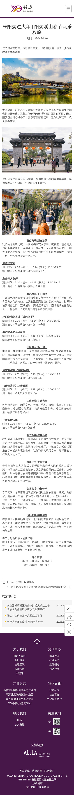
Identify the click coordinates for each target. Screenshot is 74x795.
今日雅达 (20, 660)
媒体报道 (54, 664)
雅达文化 (54, 683)
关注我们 (54, 713)
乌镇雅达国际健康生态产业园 (19, 690)
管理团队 (20, 664)
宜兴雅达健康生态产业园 (19, 699)
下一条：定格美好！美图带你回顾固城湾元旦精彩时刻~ (37, 586)
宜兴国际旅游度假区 (19, 703)
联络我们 (19, 713)
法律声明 (37, 770)
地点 (19, 720)
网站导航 (25, 770)
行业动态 (54, 660)
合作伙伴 (20, 669)
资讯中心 (54, 649)
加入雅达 (20, 724)
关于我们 (19, 649)
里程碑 (19, 673)
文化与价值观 (54, 699)
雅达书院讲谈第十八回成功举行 (24, 615)
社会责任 (54, 694)
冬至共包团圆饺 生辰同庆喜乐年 (25, 621)
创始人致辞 (19, 655)
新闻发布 (54, 655)
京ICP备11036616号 (37, 787)
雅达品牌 (54, 690)
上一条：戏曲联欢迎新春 (20, 582)
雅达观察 (54, 669)
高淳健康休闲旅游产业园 (19, 694)
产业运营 (19, 683)
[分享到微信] (69, 624)
